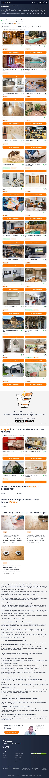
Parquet (13, 5)
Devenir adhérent (18, 761)
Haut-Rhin (19, 493)
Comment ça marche (19, 753)
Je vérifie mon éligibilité (10, 732)
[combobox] (8, 26)
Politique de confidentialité (27, 775)
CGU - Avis (18, 775)
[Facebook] (3, 747)
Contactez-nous (18, 759)
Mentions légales (11, 775)
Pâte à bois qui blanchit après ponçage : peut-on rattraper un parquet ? (36, 536)
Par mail (32, 758)
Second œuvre (8, 5)
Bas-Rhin (3, 493)
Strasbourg (3, 506)
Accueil (3, 5)
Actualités (4, 757)
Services (4, 755)
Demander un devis (18, 757)
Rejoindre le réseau (18, 755)
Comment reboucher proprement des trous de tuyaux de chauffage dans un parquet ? (12, 567)
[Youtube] (6, 747)
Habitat (4, 753)
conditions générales (26, 424)
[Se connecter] (46, 2)
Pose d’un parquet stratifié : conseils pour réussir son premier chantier (11, 536)
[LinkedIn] (8, 747)
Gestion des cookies (37, 775)
